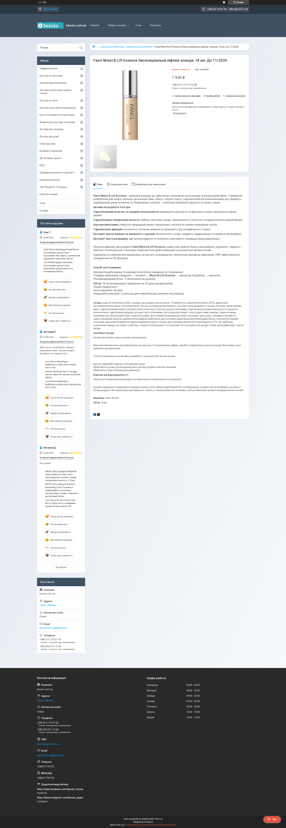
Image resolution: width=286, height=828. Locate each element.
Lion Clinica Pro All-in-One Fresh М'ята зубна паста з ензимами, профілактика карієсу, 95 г (60, 503)
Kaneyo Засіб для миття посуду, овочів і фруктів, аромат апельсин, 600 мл (63, 374)
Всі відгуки (61, 567)
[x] (98, 415)
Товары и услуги (117, 25)
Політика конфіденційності (163, 825)
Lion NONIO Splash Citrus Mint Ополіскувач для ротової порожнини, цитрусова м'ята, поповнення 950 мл (58, 267)
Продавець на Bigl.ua (143, 822)
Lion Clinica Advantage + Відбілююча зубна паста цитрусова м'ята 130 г (63, 384)
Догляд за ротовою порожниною (58, 107)
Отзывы (44, 210)
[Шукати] (81, 48)
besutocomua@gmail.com (53, 628)
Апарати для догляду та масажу (57, 122)
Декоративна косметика (53, 82)
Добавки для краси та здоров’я (57, 172)
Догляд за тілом (48, 100)
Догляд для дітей (49, 136)
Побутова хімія (48, 143)
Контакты (155, 25)
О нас (139, 25)
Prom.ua (159, 819)
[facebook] (94, 415)
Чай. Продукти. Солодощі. (53, 187)
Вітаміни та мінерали (51, 151)
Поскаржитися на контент (137, 825)
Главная (94, 25)
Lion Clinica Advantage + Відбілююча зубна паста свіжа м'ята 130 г (60, 364)
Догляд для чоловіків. (52, 129)
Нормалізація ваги (50, 179)
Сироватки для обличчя (139, 46)
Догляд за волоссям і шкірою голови (56, 92)
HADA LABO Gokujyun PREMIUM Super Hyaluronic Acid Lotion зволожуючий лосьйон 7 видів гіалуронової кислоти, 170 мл (60, 476)
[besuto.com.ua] (50, 25)
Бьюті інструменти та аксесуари (57, 115)
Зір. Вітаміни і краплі (50, 158)
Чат (274, 819)
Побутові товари (48, 194)
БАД (42, 165)
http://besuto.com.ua (48, 744)
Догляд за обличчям (112, 46)
